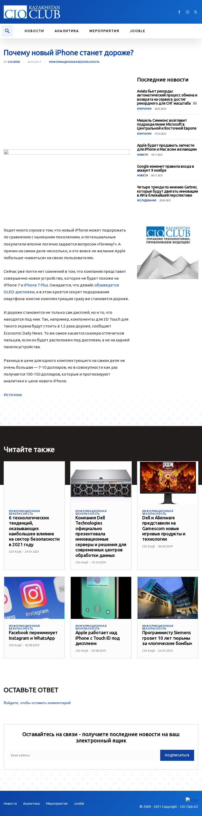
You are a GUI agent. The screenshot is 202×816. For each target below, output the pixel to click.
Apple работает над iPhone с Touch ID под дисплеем (97, 638)
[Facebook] (179, 12)
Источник (13, 394)
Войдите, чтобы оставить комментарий (37, 702)
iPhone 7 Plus (36, 285)
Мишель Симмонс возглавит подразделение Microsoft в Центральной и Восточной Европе (166, 124)
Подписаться (177, 755)
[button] (7, 31)
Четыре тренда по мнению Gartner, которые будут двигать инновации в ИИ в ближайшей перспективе (167, 191)
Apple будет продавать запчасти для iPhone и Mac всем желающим (167, 147)
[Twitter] (195, 12)
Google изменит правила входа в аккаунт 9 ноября (165, 168)
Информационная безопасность (74, 61)
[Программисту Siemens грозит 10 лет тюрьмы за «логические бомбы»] (168, 598)
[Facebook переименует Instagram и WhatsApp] (34, 598)
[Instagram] (187, 12)
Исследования (146, 200)
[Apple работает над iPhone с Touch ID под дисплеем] (101, 598)
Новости (142, 154)
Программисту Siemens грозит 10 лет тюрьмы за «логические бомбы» (167, 638)
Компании (144, 108)
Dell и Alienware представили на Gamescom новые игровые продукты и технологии (163, 528)
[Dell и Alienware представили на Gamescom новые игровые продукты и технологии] (168, 483)
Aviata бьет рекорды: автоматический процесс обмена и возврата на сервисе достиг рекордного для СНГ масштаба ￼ (167, 97)
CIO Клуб (14, 62)
